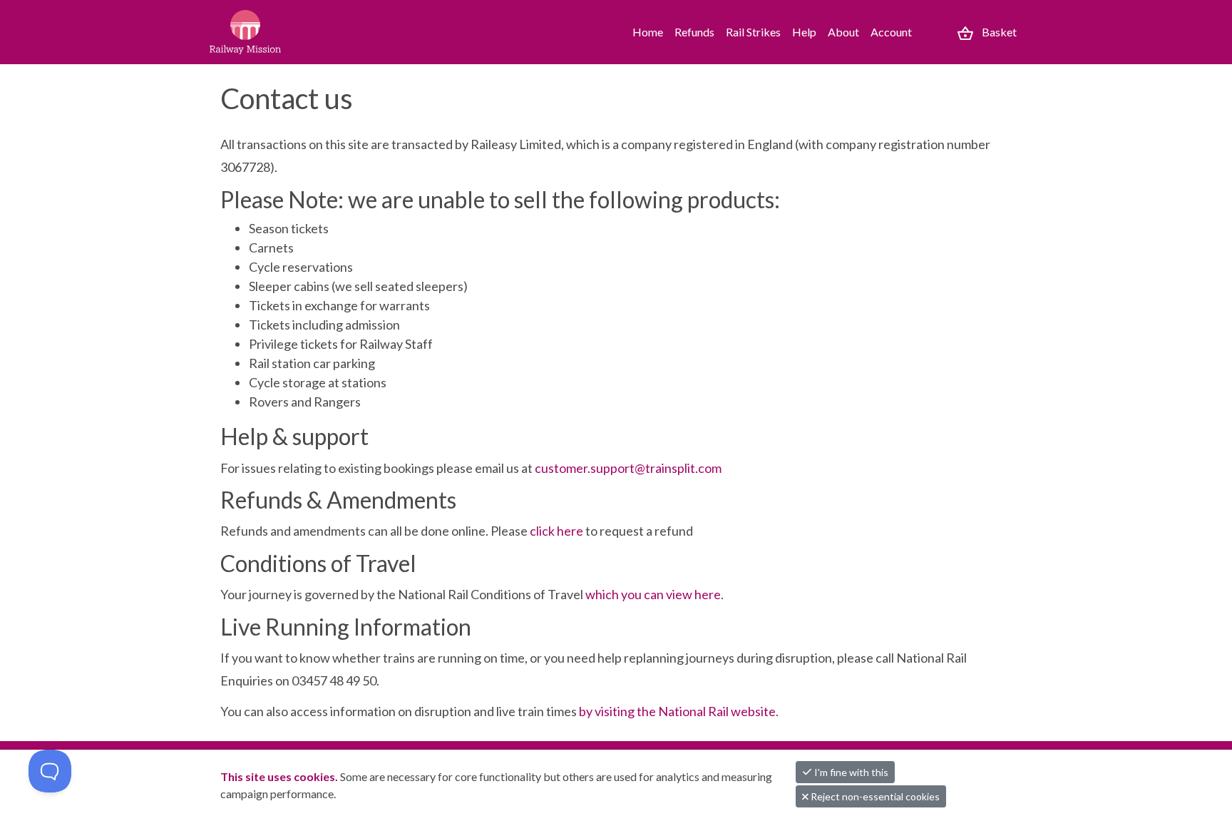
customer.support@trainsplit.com (628, 468)
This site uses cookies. (280, 776)
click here (556, 531)
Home (647, 32)
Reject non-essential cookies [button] (874, 796)
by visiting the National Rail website (677, 711)
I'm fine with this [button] (850, 772)
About (843, 32)
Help (804, 32)
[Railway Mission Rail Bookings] (274, 32)
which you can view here (653, 594)
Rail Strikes (753, 32)
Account (891, 32)
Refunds (694, 32)
